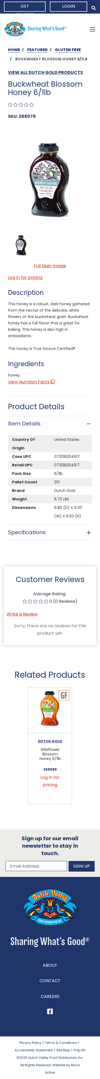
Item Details (24, 423)
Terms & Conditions (61, 1042)
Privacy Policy (30, 1042)
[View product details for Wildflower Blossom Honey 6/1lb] (50, 710)
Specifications (27, 532)
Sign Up (81, 866)
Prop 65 (80, 1050)
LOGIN (68, 6)
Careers (50, 996)
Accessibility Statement (34, 1050)
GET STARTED (24, 7)
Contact (50, 981)
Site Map (63, 1050)
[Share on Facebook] (50, 1012)
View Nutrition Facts (29, 382)
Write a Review (22, 614)
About (50, 965)
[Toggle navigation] (92, 29)
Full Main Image (50, 266)
